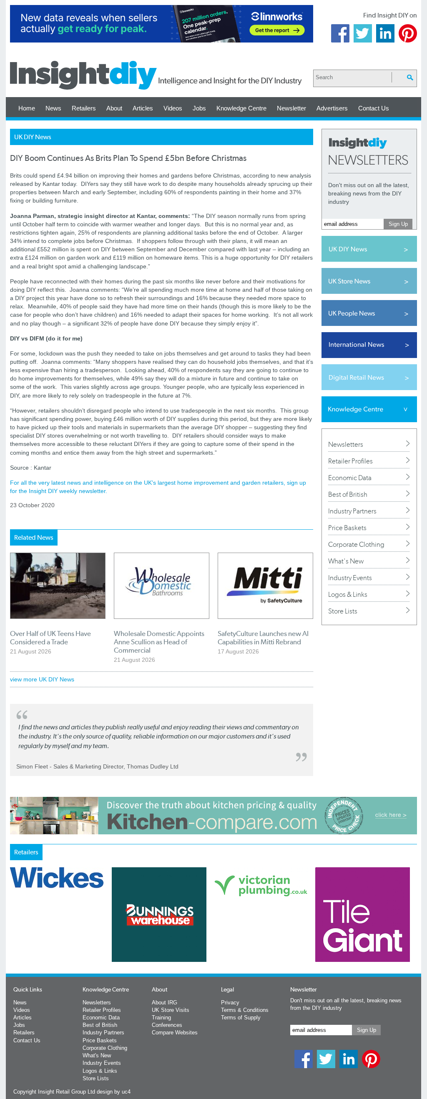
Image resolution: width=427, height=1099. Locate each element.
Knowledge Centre (241, 108)
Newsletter (291, 108)
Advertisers (332, 108)
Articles (143, 108)
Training (161, 1017)
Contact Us (373, 108)
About (114, 108)
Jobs (199, 108)
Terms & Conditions (245, 1010)
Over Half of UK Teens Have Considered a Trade (50, 637)
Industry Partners (352, 511)
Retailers (84, 108)
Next (247, 936)
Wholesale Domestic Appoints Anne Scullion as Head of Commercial (159, 641)
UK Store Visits (170, 1010)
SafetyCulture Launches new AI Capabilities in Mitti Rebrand (263, 637)
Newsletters (345, 444)
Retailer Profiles (350, 461)
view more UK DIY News (42, 679)
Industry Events (350, 577)
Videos (172, 108)
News (53, 108)
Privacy (230, 1002)
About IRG (164, 1002)
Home (26, 108)
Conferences (167, 1025)
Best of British (347, 494)
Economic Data (350, 477)
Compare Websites (175, 1032)
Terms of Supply (241, 1017)
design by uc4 (114, 1092)
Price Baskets (347, 527)
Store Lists (342, 611)
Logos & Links (347, 594)
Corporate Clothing (356, 544)
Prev (14, 936)
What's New (346, 561)
